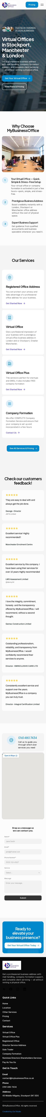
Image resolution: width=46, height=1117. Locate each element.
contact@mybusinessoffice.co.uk (18, 1078)
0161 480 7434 (9, 1087)
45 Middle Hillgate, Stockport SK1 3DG (20, 1095)
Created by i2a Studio (11, 1111)
